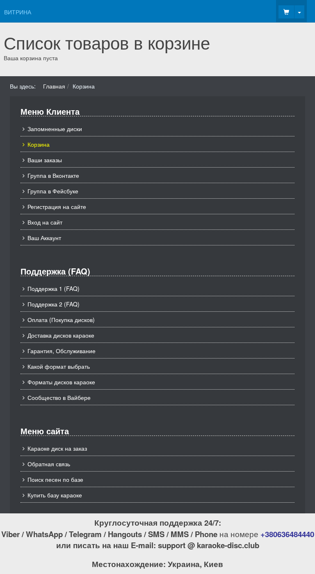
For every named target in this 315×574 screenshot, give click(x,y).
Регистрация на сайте (56, 206)
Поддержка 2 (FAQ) (53, 304)
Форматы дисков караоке (61, 382)
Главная (54, 86)
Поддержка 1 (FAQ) (53, 288)
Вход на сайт (44, 222)
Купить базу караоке (54, 495)
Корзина (38, 144)
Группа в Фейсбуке (52, 191)
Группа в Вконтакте (53, 175)
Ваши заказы (44, 160)
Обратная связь (48, 464)
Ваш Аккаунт (44, 238)
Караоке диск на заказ (57, 448)
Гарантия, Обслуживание (61, 351)
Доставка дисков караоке (60, 335)
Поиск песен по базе (55, 479)
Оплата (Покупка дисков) (61, 319)
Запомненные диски (54, 129)
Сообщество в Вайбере (59, 397)
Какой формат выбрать (58, 366)
